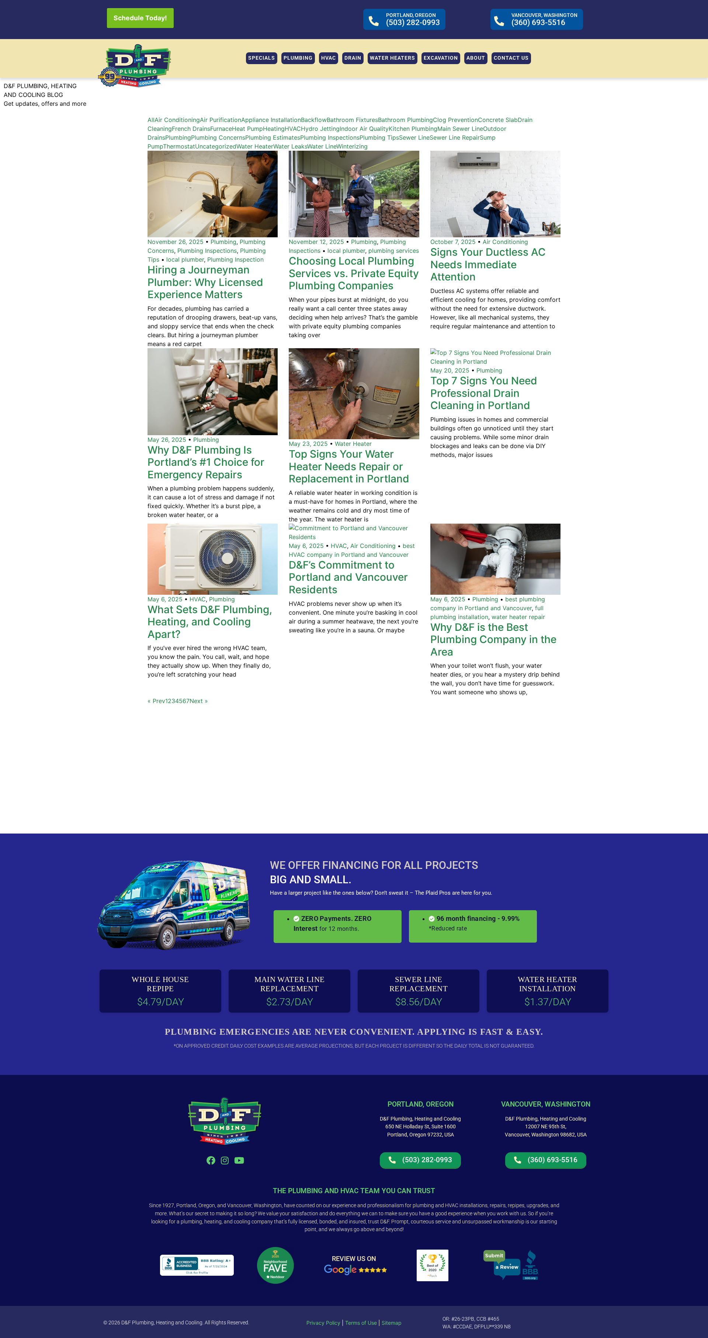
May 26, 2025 (167, 439)
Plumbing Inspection (235, 259)
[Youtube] (239, 1160)
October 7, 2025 (453, 241)
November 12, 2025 (316, 241)
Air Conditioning (177, 119)
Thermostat (179, 146)
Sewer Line (414, 137)
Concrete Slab (498, 119)
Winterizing (352, 146)
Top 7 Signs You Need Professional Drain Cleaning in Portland (483, 393)
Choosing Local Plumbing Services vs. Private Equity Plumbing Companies (354, 273)
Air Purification (220, 119)
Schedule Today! (140, 18)
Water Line (321, 146)
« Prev (156, 701)
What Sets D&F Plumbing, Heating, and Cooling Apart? (210, 621)
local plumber (185, 259)
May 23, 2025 (308, 443)
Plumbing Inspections (330, 137)
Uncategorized (215, 146)
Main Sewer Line (460, 128)
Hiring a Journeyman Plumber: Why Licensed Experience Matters (205, 282)
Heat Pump (247, 128)
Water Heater (254, 146)
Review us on (354, 1258)
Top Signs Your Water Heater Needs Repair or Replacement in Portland (349, 466)
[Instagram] (225, 1160)
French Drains (191, 128)
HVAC (293, 128)
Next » (199, 701)
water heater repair (518, 617)
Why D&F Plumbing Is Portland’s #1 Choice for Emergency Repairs (206, 462)
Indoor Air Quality (364, 128)
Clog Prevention (455, 119)
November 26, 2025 (176, 241)
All (151, 119)
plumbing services (393, 250)
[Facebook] (211, 1160)
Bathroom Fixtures (352, 119)
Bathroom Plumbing (405, 119)
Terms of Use (360, 1323)
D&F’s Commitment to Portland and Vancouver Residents (348, 577)
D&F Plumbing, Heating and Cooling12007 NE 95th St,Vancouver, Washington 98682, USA (546, 1127)
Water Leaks (290, 146)
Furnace (221, 128)
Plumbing (178, 137)
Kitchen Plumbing (413, 128)
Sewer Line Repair (455, 137)
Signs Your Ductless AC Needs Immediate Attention (488, 264)
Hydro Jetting (320, 128)
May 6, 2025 (165, 599)
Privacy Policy (323, 1323)
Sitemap (392, 1323)
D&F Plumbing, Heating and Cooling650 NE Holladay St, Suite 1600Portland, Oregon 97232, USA (420, 1127)
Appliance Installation (271, 119)
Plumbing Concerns (218, 137)
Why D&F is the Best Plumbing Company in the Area (493, 639)
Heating (274, 128)
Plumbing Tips (379, 137)
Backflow (314, 119)
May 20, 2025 (449, 370)
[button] (298, 58)
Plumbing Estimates (272, 137)
